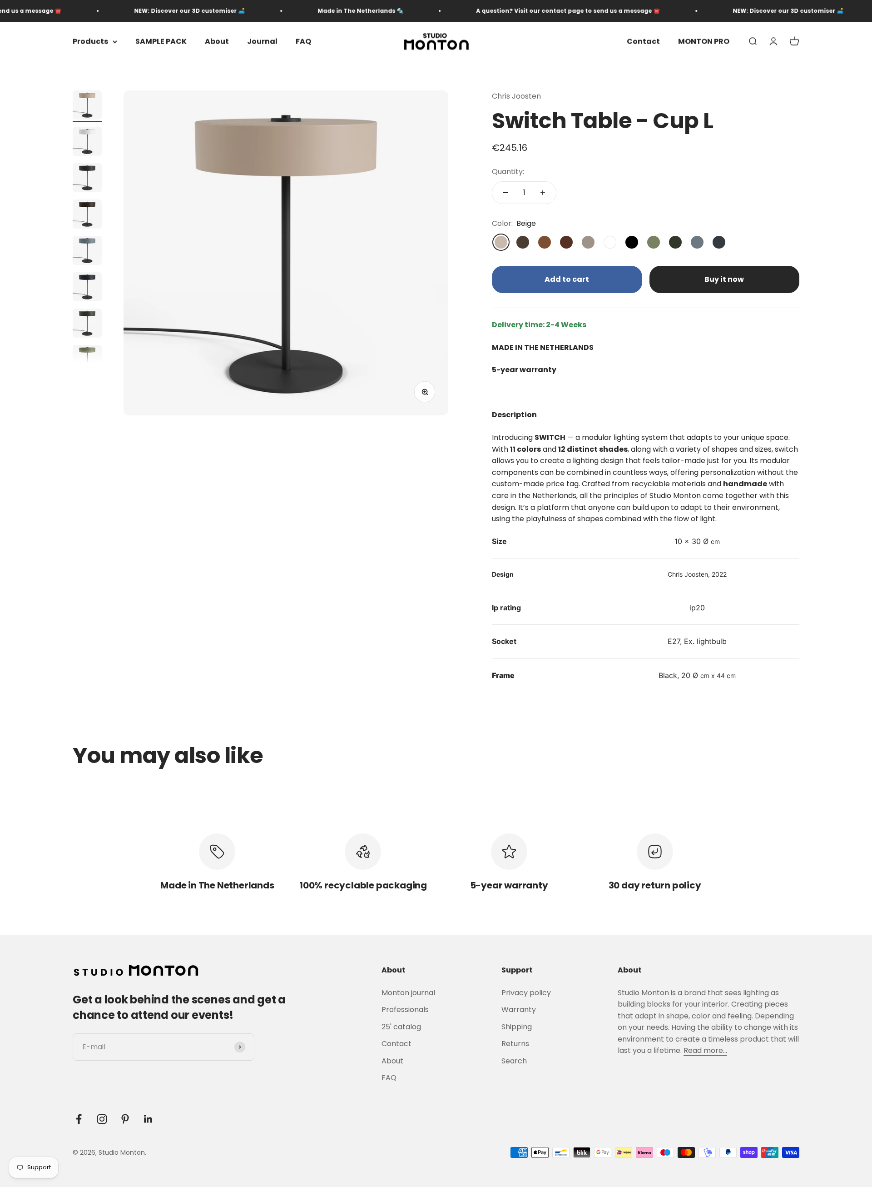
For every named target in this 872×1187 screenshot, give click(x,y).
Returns (515, 1043)
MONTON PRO (703, 41)
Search (514, 1061)
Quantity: (508, 171)
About (217, 41)
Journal (262, 41)
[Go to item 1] (87, 106)
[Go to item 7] (87, 324)
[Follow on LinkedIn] (148, 1119)
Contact (643, 41)
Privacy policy (526, 993)
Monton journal (408, 993)
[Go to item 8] (87, 361)
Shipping (516, 1027)
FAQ (303, 41)
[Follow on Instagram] (102, 1119)
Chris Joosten (516, 96)
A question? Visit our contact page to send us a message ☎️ (542, 11)
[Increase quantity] (543, 193)
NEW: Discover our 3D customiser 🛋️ (164, 11)
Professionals (405, 1009)
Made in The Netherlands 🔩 (335, 11)
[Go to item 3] (87, 179)
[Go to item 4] (87, 215)
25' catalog (401, 1027)
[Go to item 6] (87, 288)
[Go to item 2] (87, 143)
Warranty (518, 1009)
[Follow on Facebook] (79, 1119)
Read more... (705, 1050)
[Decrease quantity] (505, 193)
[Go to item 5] (87, 252)
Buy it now (724, 279)
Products (90, 41)
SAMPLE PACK (161, 41)
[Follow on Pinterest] (125, 1119)
